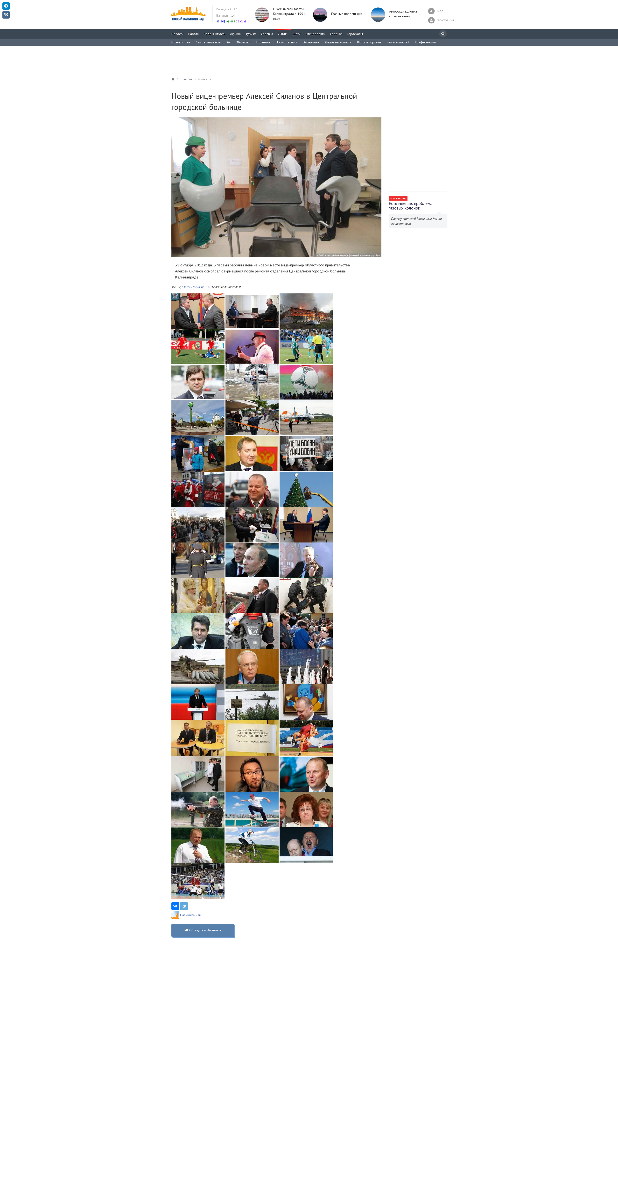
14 (225, 15)
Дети (297, 34)
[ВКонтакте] (175, 906)
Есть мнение (398, 198)
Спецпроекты (315, 34)
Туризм (251, 34)
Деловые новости (338, 42)
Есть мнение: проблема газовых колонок (410, 206)
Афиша (235, 34)
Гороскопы (355, 34)
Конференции (425, 42)
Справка (267, 34)
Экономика (311, 42)
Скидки (283, 34)
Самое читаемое (208, 42)
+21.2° (226, 9)
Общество (243, 42)
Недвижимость (214, 34)
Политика (263, 42)
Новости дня (180, 42)
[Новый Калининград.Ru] (173, 79)
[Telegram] (184, 906)
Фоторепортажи (369, 42)
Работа (193, 34)
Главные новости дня (346, 14)
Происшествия (286, 42)
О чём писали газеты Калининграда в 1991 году (289, 14)
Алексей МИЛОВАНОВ (196, 287)
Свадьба (336, 34)
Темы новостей (398, 42)
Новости (177, 34)
